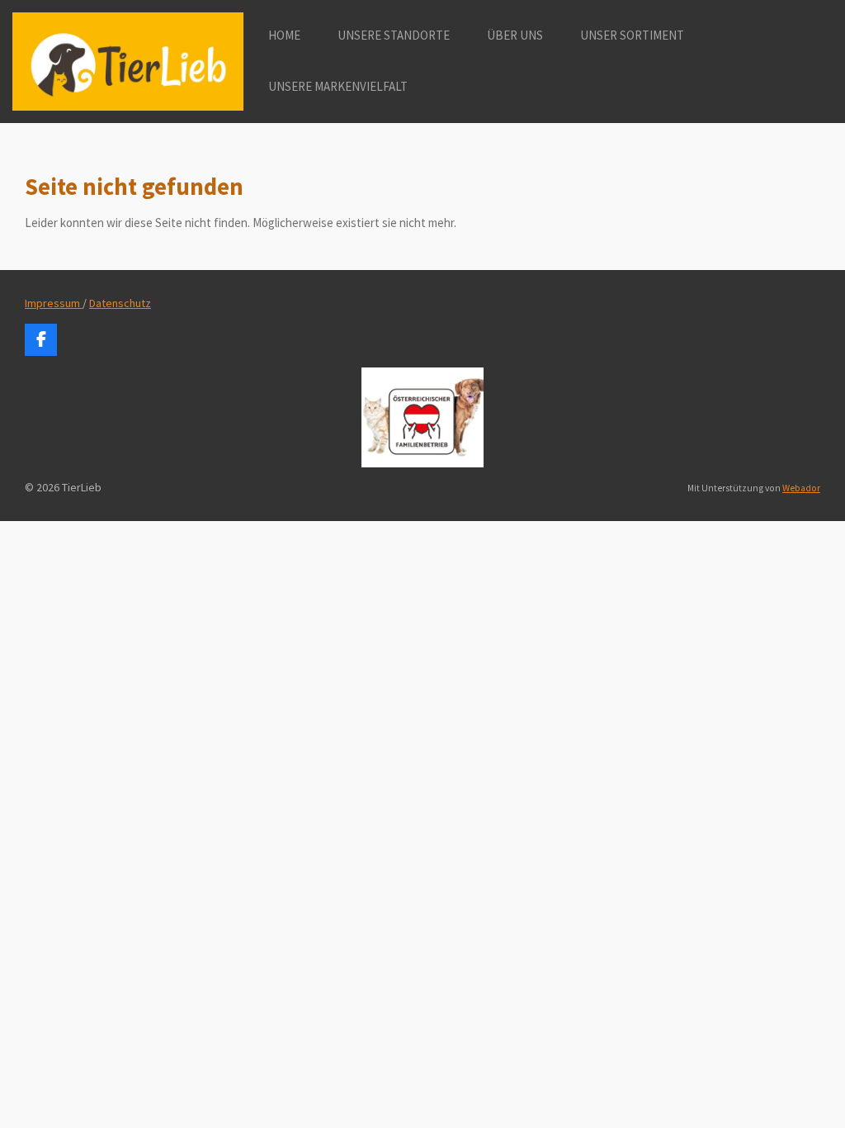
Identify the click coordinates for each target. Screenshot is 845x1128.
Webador (801, 488)
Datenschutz (120, 303)
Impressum (54, 303)
